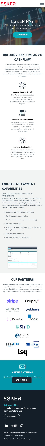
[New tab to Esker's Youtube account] (14, 426)
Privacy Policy (32, 432)
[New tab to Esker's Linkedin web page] (6, 426)
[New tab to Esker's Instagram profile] (21, 426)
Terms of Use (8, 436)
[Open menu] (42, 4)
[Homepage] (8, 4)
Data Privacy (19, 436)
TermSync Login (26, 439)
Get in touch (21, 380)
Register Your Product (11, 439)
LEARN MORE (22, 35)
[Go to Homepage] (13, 398)
